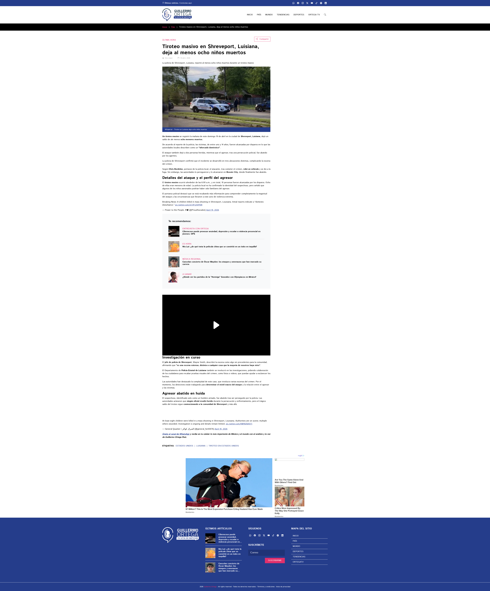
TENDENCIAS (283, 14)
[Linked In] (282, 535)
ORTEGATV (298, 562)
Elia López (169, 58)
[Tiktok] (273, 535)
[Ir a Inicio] (177, 15)
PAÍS (259, 14)
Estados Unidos (184, 446)
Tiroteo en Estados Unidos (224, 446)
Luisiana (200, 446)
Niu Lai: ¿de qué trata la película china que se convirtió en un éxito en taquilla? (219, 246)
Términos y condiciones (266, 587)
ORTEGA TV (314, 14)
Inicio (164, 27)
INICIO (250, 14)
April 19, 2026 (212, 210)
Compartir (264, 39)
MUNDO (269, 14)
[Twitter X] (264, 535)
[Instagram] (259, 535)
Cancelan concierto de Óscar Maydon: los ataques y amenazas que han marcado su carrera (221, 263)
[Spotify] (278, 535)
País (173, 27)
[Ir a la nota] (173, 231)
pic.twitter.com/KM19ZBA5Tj (239, 423)
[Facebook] (255, 535)
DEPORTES (298, 14)
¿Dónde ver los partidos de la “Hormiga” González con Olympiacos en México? (219, 277)
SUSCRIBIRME (275, 560)
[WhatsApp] (250, 535)
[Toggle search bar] (325, 14)
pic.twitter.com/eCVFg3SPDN (188, 205)
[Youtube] (269, 535)
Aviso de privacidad (283, 587)
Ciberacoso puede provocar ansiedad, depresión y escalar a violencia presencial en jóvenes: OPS (221, 232)
